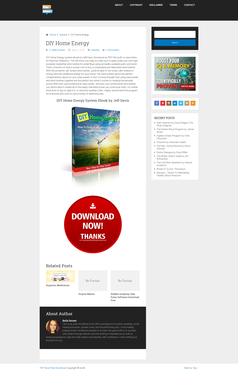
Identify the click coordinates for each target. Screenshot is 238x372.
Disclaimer (156, 5)
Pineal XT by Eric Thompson (171, 169)
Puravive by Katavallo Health (171, 142)
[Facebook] (156, 103)
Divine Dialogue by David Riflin (172, 152)
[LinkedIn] (174, 103)
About (119, 5)
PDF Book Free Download (53, 368)
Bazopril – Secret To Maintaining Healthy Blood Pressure (173, 174)
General (95, 50)
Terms (173, 5)
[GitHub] (186, 103)
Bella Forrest (58, 50)
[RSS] (192, 103)
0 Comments (112, 50)
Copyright (136, 5)
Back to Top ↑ (191, 368)
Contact (189, 5)
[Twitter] (180, 103)
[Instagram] (168, 103)
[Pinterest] (162, 103)
